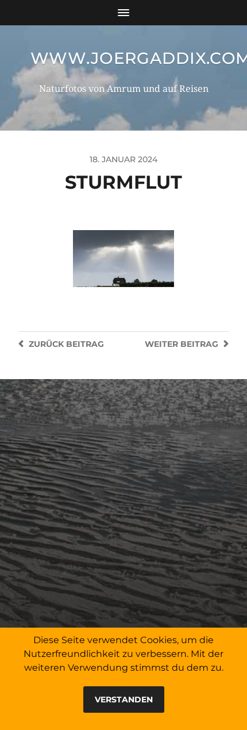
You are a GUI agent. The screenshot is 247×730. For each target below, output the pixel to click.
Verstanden (124, 699)
